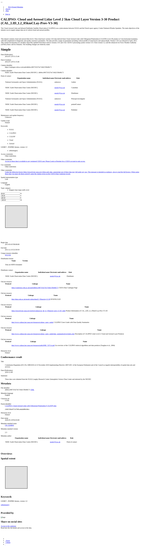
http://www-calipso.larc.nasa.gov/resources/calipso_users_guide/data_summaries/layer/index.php (43, 334)
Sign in (7, 14)
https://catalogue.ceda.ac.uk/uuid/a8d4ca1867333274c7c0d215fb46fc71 (35, 288)
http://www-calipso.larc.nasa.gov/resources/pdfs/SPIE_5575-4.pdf (33, 345)
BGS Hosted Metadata (15, 7)
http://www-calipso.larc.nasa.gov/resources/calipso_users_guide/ (32, 322)
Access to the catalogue (8, 526)
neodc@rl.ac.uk (60, 88)
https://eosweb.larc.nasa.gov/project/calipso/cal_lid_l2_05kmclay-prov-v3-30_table (38, 311)
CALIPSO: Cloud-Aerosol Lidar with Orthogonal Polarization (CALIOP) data (30, 406)
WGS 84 (8, 255)
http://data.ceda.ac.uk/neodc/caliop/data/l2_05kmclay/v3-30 (31, 299)
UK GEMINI (9, 425)
